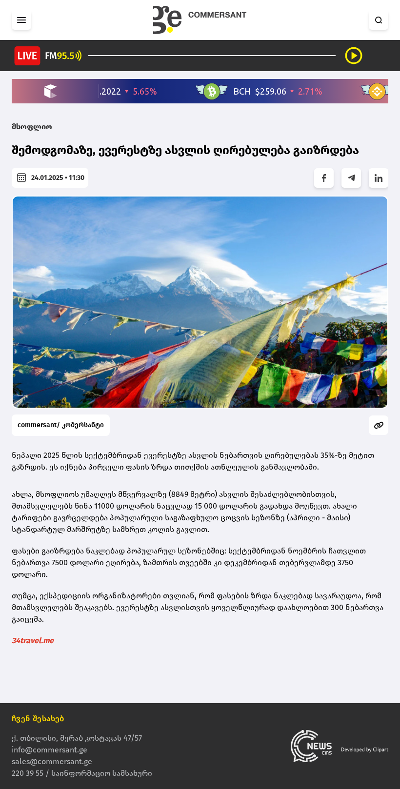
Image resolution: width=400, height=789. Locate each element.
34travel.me (33, 640)
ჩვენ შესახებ (38, 718)
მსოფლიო (32, 126)
